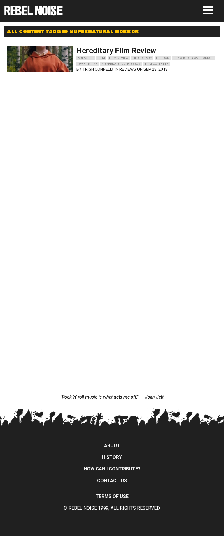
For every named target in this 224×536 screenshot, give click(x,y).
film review (119, 58)
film (101, 58)
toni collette (156, 64)
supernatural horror (121, 64)
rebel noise (87, 64)
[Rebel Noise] (33, 13)
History (112, 457)
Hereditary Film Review (116, 50)
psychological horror (193, 58)
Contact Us (112, 480)
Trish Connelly (98, 69)
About (112, 445)
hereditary (142, 58)
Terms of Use (112, 496)
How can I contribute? (112, 469)
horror (162, 58)
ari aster (86, 58)
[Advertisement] (60, 111)
